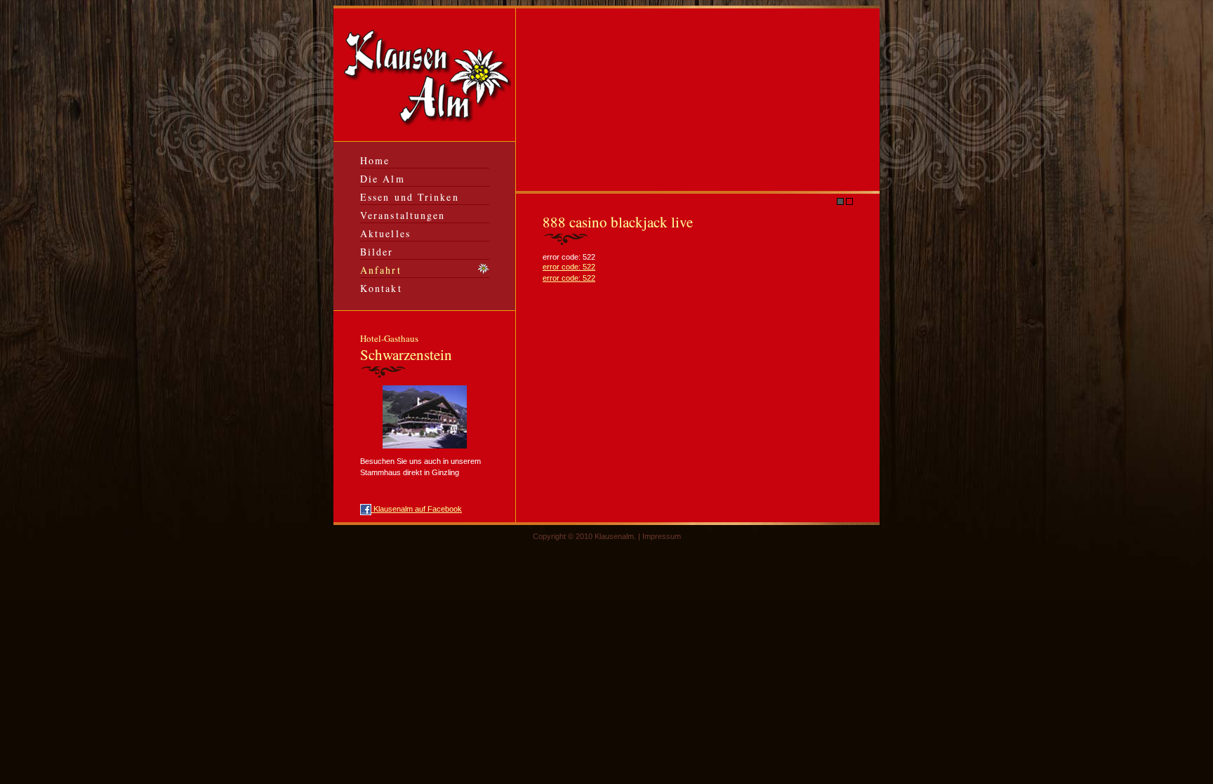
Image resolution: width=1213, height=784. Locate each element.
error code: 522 (569, 267)
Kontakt (381, 288)
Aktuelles (385, 233)
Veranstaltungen (403, 215)
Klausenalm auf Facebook (416, 509)
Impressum (661, 536)
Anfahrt (381, 270)
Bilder (377, 251)
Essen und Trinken (409, 197)
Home (375, 160)
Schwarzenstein (406, 348)
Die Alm (382, 178)
